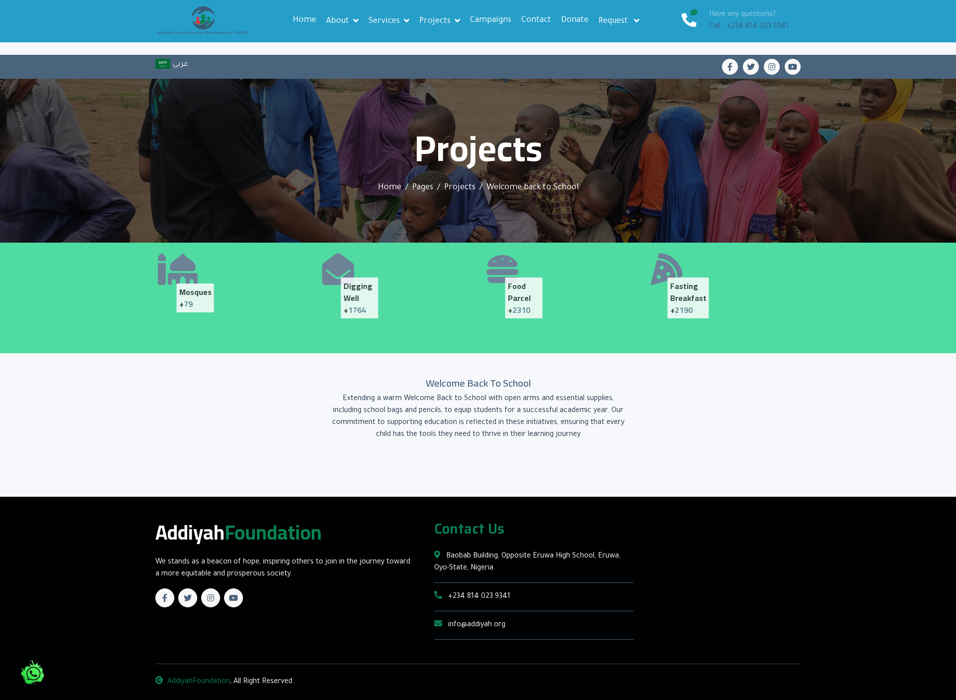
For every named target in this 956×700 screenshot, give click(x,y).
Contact (536, 20)
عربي (179, 65)
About (337, 21)
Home (304, 20)
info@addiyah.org (475, 625)
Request (614, 21)
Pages (422, 187)
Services (384, 21)
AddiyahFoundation (198, 682)
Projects (435, 21)
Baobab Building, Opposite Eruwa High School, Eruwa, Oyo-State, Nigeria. (527, 562)
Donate (575, 20)
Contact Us (469, 529)
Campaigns (490, 20)
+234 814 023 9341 (478, 597)
